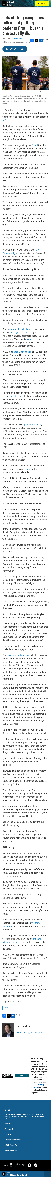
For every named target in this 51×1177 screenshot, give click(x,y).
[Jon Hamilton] (8, 1030)
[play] (3, 1174)
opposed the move (32, 424)
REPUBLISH (22, 1075)
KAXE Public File (11, 1145)
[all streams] (47, 1174)
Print (45, 39)
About (7, 1124)
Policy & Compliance (13, 1140)
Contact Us (9, 1129)
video (28, 469)
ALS (4, 120)
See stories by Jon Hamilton (29, 1032)
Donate (43, 4)
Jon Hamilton (16, 38)
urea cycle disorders (20, 332)
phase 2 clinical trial (21, 351)
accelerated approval (19, 655)
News (7, 1008)
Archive (8, 1134)
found (35, 145)
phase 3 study (15, 396)
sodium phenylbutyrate (20, 329)
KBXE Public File (11, 1151)
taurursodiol (32, 339)
